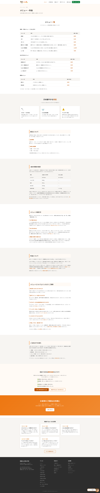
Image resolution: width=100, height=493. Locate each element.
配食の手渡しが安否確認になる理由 (54, 326)
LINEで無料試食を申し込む (41, 389)
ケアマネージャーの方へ (58, 467)
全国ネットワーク (71, 465)
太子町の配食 (42, 470)
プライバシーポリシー (71, 470)
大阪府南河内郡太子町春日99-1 (27, 468)
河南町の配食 (42, 472)
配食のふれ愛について (71, 463)
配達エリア (56, 2)
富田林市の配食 (42, 476)
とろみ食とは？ (45, 319)
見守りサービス (62, 2)
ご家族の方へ (56, 463)
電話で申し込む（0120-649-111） (57, 389)
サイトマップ (70, 472)
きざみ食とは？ (36, 306)
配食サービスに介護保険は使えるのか (51, 268)
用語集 (55, 472)
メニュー (45, 2)
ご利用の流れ (51, 2)
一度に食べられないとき (54, 225)
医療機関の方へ (56, 468)
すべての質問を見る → (50, 451)
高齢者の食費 (45, 270)
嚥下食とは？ (51, 233)
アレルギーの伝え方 (43, 313)
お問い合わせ (69, 2)
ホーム (21, 7)
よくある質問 (39, 329)
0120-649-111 (27, 467)
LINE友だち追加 (76, 2)
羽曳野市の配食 (42, 474)
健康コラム (56, 470)
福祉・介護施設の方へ (57, 465)
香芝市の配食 (42, 480)
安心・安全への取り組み (44, 484)
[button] (93, 490)
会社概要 (69, 467)
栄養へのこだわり (43, 465)
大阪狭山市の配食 (43, 478)
